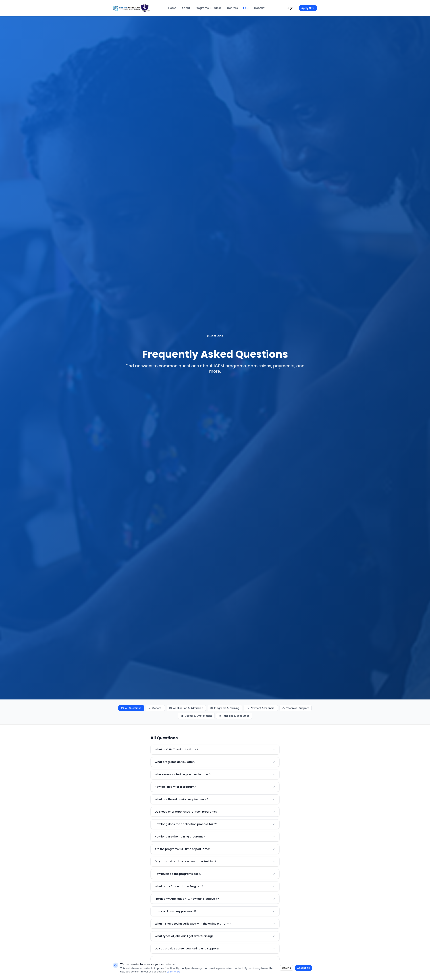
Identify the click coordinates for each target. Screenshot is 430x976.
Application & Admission (188, 708)
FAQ (246, 8)
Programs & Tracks (209, 8)
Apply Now (307, 8)
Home (172, 8)
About (186, 8)
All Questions (133, 708)
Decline (286, 968)
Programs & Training (226, 708)
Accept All (303, 968)
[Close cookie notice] (315, 968)
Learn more (173, 971)
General (157, 708)
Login (290, 8)
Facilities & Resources (236, 715)
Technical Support (297, 708)
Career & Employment (198, 715)
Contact (260, 8)
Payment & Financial (262, 708)
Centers (232, 8)
